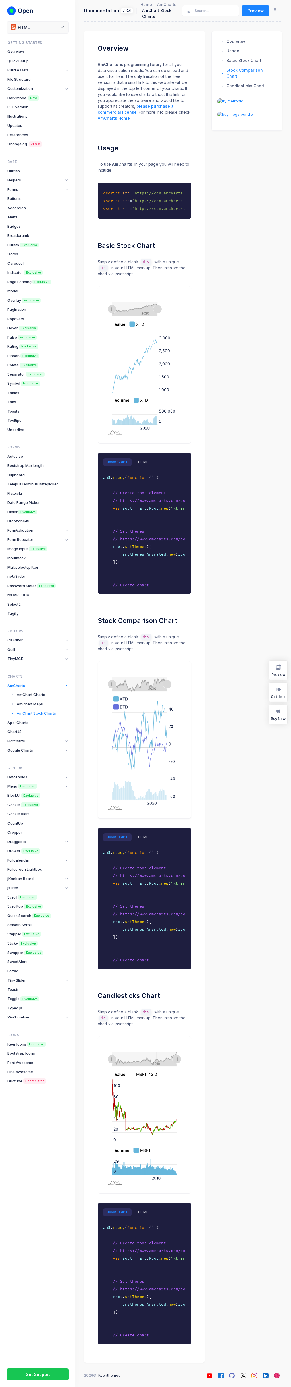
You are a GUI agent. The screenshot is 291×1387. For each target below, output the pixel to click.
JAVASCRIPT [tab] (117, 462)
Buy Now (278, 719)
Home (146, 4)
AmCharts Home (114, 118)
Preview (256, 10)
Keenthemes (109, 1375)
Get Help (278, 697)
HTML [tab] (143, 462)
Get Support (38, 1374)
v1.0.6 (127, 10)
